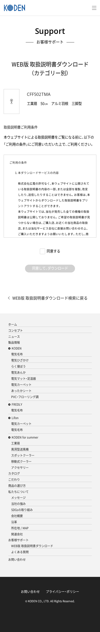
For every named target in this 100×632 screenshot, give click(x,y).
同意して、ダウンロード (50, 268)
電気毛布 (17, 354)
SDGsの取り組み (22, 510)
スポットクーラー (22, 455)
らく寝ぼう (18, 366)
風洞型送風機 (20, 449)
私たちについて (18, 492)
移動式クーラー (21, 461)
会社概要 (17, 516)
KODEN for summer (25, 437)
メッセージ (18, 497)
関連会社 (17, 534)
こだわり (14, 479)
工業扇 (15, 443)
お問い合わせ (17, 559)
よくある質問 (20, 552)
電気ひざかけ (20, 360)
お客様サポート (18, 540)
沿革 (14, 522)
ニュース (14, 336)
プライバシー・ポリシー (62, 591)
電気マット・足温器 (23, 378)
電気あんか (18, 372)
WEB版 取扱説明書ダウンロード (32, 546)
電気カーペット (21, 384)
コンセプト (15, 330)
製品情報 (14, 342)
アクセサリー (20, 467)
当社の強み (18, 504)
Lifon (15, 418)
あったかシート (21, 391)
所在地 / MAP (20, 528)
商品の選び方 (17, 485)
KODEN (17, 348)
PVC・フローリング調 (25, 397)
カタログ (14, 473)
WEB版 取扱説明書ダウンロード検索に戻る (50, 298)
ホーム (12, 324)
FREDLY (17, 404)
